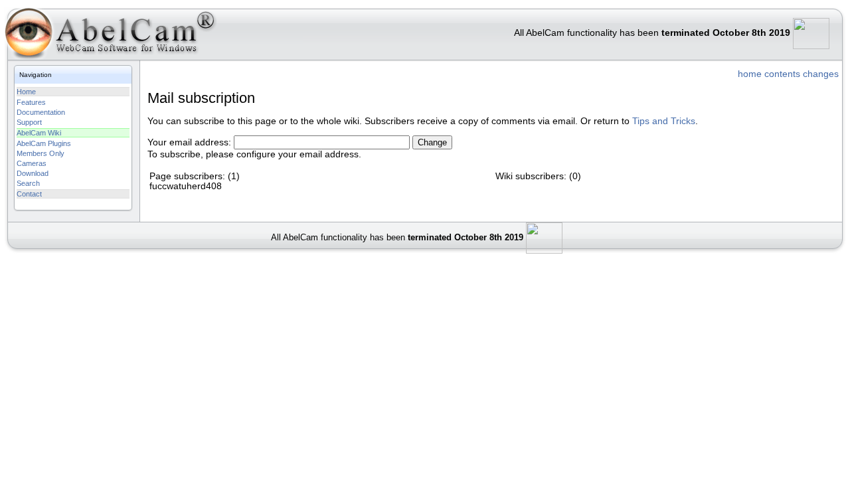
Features (31, 102)
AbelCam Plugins (44, 143)
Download (32, 173)
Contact (29, 194)
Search (28, 183)
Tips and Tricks (663, 121)
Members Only (40, 153)
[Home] (109, 36)
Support (29, 122)
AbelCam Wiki (39, 133)
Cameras (31, 163)
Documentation (41, 112)
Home (26, 92)
